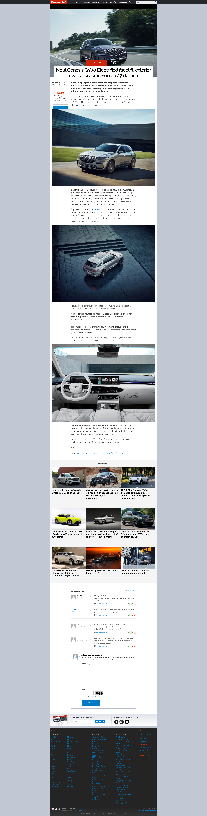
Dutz (75, 609)
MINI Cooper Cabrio (98, 766)
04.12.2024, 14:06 (82, 597)
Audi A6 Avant (97, 761)
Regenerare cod (96, 696)
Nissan (69, 748)
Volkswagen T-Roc (98, 750)
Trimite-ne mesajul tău (146, 810)
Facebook (116, 722)
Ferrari (53, 760)
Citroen (53, 750)
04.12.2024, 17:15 (76, 611)
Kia (52, 780)
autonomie (94, 434)
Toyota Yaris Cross (122, 750)
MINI (69, 744)
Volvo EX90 (96, 784)
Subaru (69, 773)
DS (52, 757)
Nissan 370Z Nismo (122, 739)
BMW (53, 748)
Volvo (69, 784)
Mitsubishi (70, 746)
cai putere (95, 431)
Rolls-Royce (71, 762)
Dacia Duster (120, 796)
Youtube (127, 722)
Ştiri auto (142, 736)
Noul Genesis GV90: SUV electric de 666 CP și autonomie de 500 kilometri (66, 573)
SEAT (69, 764)
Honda (53, 769)
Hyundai (54, 771)
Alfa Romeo (55, 739)
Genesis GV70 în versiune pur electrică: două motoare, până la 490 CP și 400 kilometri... (102, 534)
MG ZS (94, 777)
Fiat (52, 762)
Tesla (69, 778)
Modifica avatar (75, 657)
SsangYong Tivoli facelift (124, 781)
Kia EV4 (94, 759)
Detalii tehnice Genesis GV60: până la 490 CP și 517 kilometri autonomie (67, 534)
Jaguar (53, 775)
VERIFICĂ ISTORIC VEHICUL (118, 2)
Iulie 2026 (143, 752)
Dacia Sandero (120, 798)
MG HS (94, 773)
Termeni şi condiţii (78, 810)
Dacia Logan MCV (122, 803)
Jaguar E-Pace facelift (123, 772)
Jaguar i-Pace (120, 765)
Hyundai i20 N (121, 763)
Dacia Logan (120, 801)
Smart (69, 769)
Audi (52, 744)
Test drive (143, 739)
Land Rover (55, 784)
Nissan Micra (120, 757)
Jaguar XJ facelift (121, 748)
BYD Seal (95, 741)
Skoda (69, 766)
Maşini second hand (146, 734)
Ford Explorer (120, 737)
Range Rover (71, 757)
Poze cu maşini (145, 741)
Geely (53, 766)
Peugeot (70, 753)
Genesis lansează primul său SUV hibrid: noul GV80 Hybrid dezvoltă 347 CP (136, 534)
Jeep (52, 778)
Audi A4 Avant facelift (123, 783)
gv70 (120, 453)
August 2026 (144, 750)
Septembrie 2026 (145, 748)
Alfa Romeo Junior (98, 799)
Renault (69, 760)
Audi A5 (94, 768)
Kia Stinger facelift (122, 785)
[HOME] (58, 2)
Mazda (69, 739)
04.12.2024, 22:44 (82, 626)
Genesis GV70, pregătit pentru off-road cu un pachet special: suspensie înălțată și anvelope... (102, 494)
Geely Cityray (96, 744)
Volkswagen (71, 782)
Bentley (53, 746)
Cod (83, 689)
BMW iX (119, 792)
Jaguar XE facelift (121, 774)
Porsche (70, 755)
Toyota (69, 780)
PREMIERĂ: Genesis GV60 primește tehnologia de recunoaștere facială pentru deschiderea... (135, 494)
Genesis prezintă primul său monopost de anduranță (135, 571)
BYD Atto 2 (96, 748)
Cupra (53, 753)
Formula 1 (143, 759)
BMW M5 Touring (98, 757)
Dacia (53, 755)
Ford (52, 764)
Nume (84, 664)
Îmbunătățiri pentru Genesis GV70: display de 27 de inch (66, 491)
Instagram (121, 722)
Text (83, 672)
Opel (69, 750)
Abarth (53, 737)
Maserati (70, 737)
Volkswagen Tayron (98, 775)
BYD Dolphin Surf (98, 788)
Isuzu (53, 773)
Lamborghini (55, 782)
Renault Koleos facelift (123, 794)
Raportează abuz (101, 603)
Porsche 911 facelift (98, 786)
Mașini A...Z (71, 787)
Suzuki (69, 775)
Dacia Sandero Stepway (124, 746)
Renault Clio (96, 746)
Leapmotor (54, 787)
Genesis (96, 209)
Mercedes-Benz (72, 741)
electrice (75, 431)
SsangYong (71, 771)
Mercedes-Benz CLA (99, 739)
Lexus (53, 789)
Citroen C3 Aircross (98, 764)
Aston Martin (55, 741)
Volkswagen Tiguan (98, 737)
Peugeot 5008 (97, 771)
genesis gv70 (91, 453)
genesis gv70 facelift (108, 453)
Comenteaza (130, 590)
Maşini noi (55, 731)
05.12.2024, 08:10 (82, 640)
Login (130, 2)
